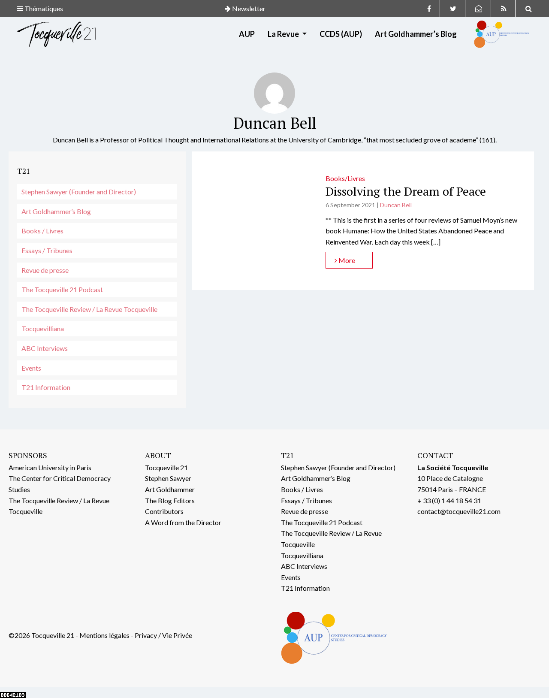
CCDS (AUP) (341, 34)
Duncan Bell (396, 204)
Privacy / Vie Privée (163, 635)
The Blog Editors (170, 500)
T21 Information (45, 387)
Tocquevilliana (42, 328)
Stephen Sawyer (168, 478)
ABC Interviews (44, 348)
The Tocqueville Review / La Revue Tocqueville (89, 309)
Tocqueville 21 (166, 467)
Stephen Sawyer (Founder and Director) (78, 191)
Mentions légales (104, 635)
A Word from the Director (183, 522)
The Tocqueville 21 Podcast (62, 289)
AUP (247, 34)
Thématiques (43, 8)
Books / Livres (42, 231)
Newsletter (248, 8)
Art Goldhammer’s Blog (416, 34)
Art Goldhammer (170, 489)
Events (31, 368)
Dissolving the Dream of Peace (406, 191)
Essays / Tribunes (46, 250)
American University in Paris (50, 467)
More (346, 260)
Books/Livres (345, 178)
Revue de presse (45, 270)
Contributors (164, 511)
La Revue (284, 34)
